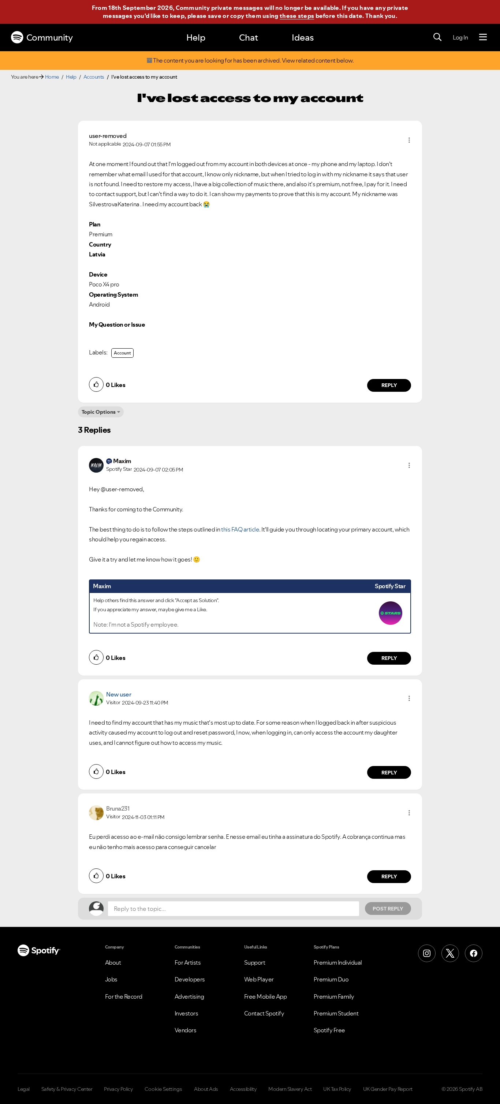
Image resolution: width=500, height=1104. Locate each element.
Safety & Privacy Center (67, 1089)
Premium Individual (338, 962)
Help (195, 37)
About (113, 962)
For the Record (123, 996)
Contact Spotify (264, 1013)
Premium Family (334, 996)
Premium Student (336, 1013)
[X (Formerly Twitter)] (450, 953)
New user (118, 694)
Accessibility (243, 1089)
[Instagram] (427, 953)
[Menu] (483, 37)
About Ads (206, 1089)
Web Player (259, 979)
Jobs (111, 979)
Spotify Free (329, 1030)
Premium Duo (331, 979)
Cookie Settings (163, 1089)
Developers (190, 979)
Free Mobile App (265, 996)
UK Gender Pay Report (388, 1089)
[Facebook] (473, 953)
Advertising (189, 996)
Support (254, 962)
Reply (389, 385)
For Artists (188, 962)
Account (122, 353)
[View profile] (96, 465)
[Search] (437, 37)
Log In (460, 37)
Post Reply (388, 908)
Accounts (93, 76)
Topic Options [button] (99, 412)
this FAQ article (240, 529)
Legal (24, 1089)
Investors (186, 1013)
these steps (297, 16)
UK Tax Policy (337, 1089)
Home (52, 76)
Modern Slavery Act (289, 1089)
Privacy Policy (118, 1089)
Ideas (303, 37)
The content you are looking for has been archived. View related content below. (253, 60)
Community (49, 37)
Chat (248, 37)
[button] (409, 140)
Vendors (186, 1030)
